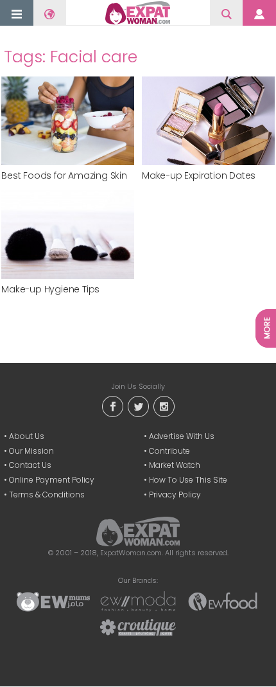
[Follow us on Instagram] (163, 405)
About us (26, 436)
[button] (16, 13)
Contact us (30, 464)
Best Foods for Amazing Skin (64, 175)
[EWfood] (223, 600)
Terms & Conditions (47, 494)
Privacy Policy (175, 494)
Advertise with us (181, 436)
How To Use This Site (188, 479)
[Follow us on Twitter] (138, 405)
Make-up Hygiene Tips (50, 289)
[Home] (138, 12)
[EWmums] (53, 600)
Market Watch (174, 464)
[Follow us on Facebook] (112, 405)
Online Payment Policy (51, 479)
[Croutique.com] (138, 626)
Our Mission (31, 450)
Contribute (169, 450)
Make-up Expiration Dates (198, 175)
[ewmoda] (138, 600)
